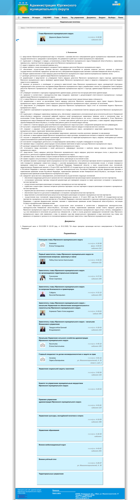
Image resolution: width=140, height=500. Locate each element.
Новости (25, 17)
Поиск (120, 17)
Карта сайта (56, 493)
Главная (19, 17)
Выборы (111, 17)
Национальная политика (70, 22)
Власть (23, 27)
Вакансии (55, 490)
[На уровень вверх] (17, 40)
